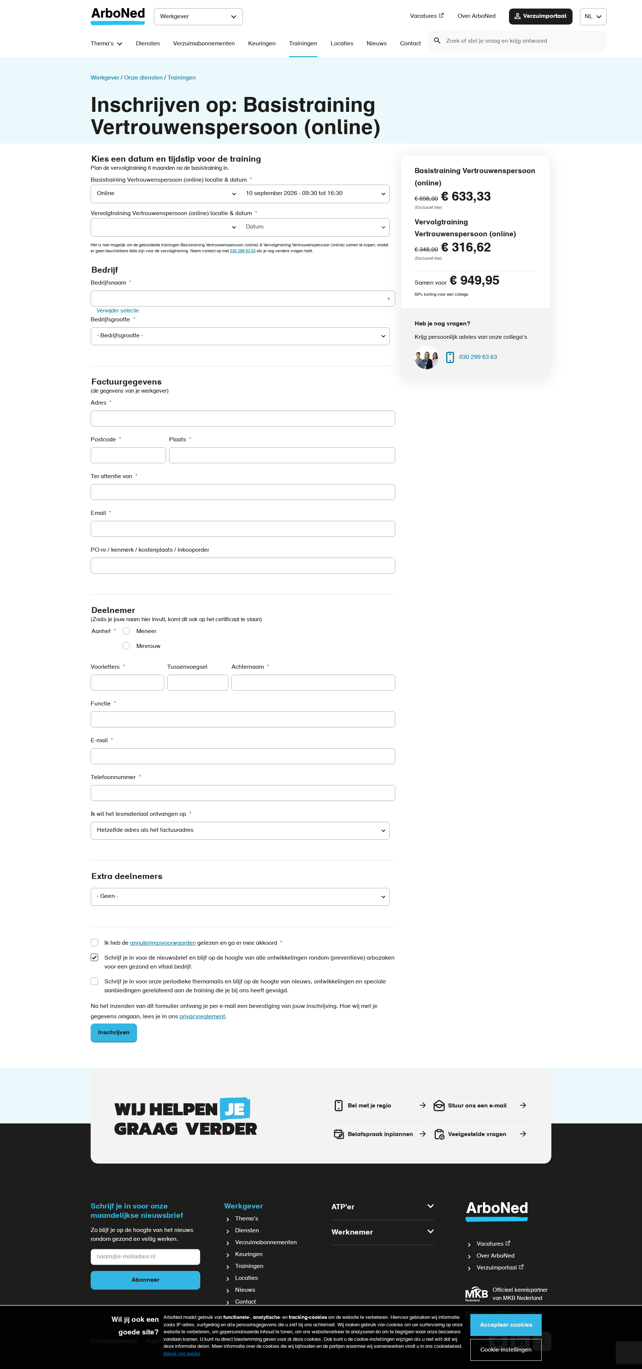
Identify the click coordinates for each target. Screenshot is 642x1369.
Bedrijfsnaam (108, 283)
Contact (410, 44)
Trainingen (303, 44)
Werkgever (174, 17)
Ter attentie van (111, 477)
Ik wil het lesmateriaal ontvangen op (138, 814)
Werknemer (352, 1232)
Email (98, 513)
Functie (101, 704)
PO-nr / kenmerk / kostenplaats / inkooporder (150, 550)
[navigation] (593, 16)
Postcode (103, 440)
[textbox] (97, 298)
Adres (98, 403)
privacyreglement (202, 1017)
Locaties (342, 44)
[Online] (165, 194)
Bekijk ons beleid (181, 1354)
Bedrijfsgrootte (110, 320)
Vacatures (423, 16)
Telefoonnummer (113, 778)
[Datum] (314, 227)
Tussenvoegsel (187, 667)
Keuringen (262, 44)
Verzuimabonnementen (204, 44)
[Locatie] (165, 227)
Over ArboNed (477, 16)
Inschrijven (114, 1033)
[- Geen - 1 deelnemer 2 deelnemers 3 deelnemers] (240, 897)
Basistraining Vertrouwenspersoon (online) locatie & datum (169, 180)
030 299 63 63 (243, 251)
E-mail (99, 741)
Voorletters (105, 667)
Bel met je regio (369, 1106)
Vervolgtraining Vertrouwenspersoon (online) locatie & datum (171, 214)
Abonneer (145, 1280)
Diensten (148, 44)
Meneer (146, 632)
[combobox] (517, 40)
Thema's (102, 44)
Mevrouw (148, 646)
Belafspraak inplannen (380, 1135)
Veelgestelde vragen (477, 1135)
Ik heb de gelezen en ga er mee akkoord (190, 943)
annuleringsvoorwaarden (163, 943)
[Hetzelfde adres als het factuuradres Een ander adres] (240, 831)
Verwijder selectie (118, 310)
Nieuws (377, 44)
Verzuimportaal (545, 16)
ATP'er (342, 1207)
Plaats (177, 440)
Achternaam (247, 667)
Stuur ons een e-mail (477, 1106)
